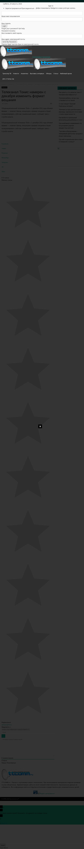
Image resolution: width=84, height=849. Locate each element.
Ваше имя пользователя (11, 16)
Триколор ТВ (7, 73)
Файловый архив (66, 73)
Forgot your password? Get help (13, 28)
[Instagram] (41, 4)
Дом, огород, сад (8, 79)
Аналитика (24, 73)
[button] (79, 61)
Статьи (55, 73)
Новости (16, 73)
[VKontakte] (46, 4)
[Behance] (38, 4)
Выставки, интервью (37, 73)
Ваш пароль (6, 23)
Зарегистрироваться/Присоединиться (19, 8)
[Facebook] (40, 4)
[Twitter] (43, 4)
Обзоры (49, 73)
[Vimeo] (45, 4)
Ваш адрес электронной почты (13, 39)
